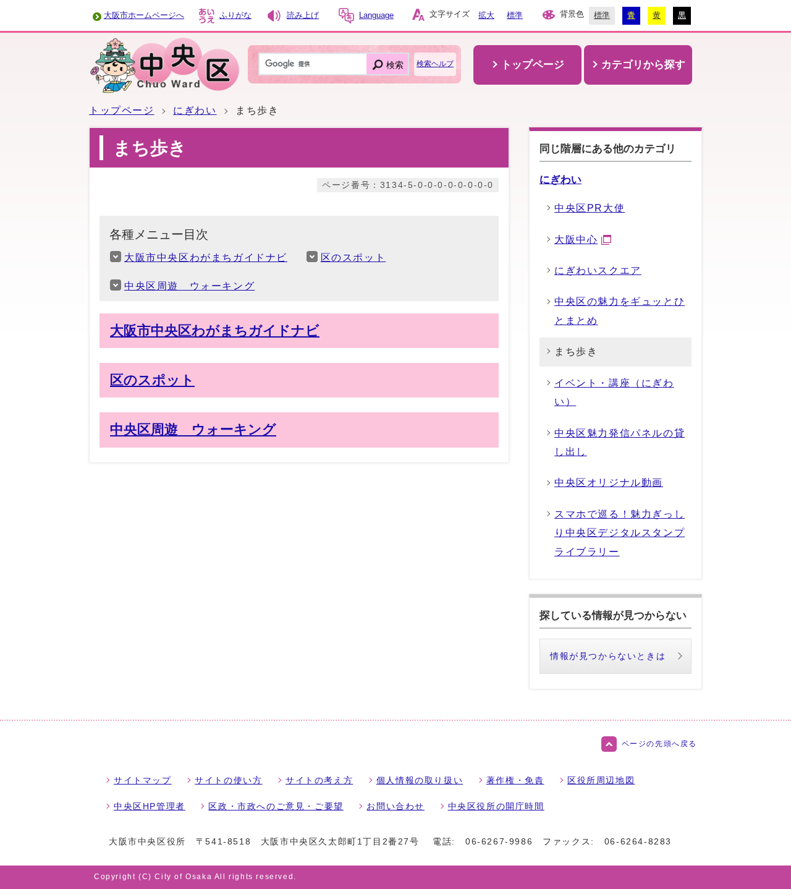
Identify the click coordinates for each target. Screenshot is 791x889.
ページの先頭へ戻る (659, 743)
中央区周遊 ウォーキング (189, 286)
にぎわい (194, 110)
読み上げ (303, 15)
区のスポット (353, 257)
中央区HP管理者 (149, 806)
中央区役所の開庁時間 (496, 806)
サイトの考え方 (319, 780)
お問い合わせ (395, 806)
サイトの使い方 (228, 780)
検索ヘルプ (435, 63)
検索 (395, 65)
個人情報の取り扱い (419, 780)
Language (376, 15)
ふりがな (235, 15)
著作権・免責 (515, 780)
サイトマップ (143, 780)
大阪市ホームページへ (144, 15)
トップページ (121, 110)
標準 (515, 15)
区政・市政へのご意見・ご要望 (275, 806)
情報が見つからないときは (608, 656)
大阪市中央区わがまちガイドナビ (205, 257)
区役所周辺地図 (601, 780)
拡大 (486, 15)
